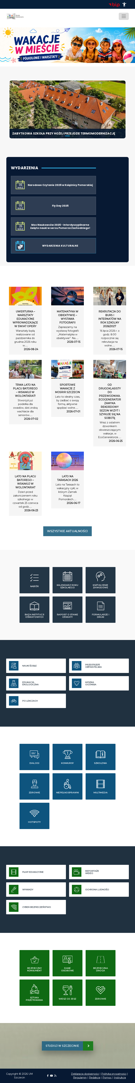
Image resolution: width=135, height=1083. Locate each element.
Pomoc (107, 1077)
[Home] (16, 16)
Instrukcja (120, 1077)
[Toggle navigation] (124, 16)
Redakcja (94, 1077)
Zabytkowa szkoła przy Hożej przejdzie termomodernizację (63, 133)
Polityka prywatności (113, 1073)
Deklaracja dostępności (85, 1073)
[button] (124, 4)
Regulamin (80, 1077)
